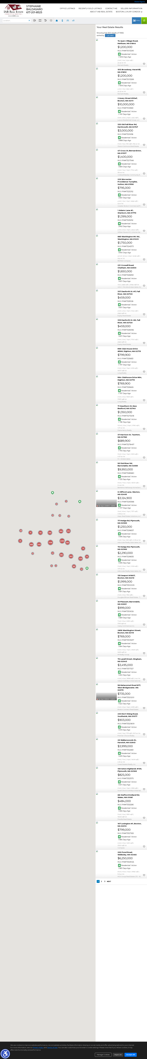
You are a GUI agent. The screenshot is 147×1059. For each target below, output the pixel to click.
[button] (5, 1053)
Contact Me (111, 8)
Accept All (130, 1055)
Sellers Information (131, 8)
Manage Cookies (103, 1055)
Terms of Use (52, 1047)
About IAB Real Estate (101, 12)
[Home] (13, 10)
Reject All (118, 1055)
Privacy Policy (38, 1047)
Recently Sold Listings (90, 8)
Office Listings (67, 8)
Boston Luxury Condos (128, 12)
